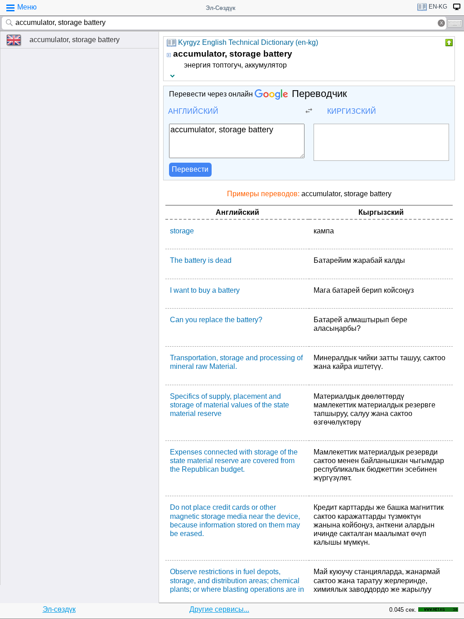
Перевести (190, 169)
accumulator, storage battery (74, 40)
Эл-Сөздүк (221, 8)
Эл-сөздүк (59, 609)
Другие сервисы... (219, 609)
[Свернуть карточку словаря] (448, 42)
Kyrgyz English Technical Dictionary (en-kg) (248, 42)
